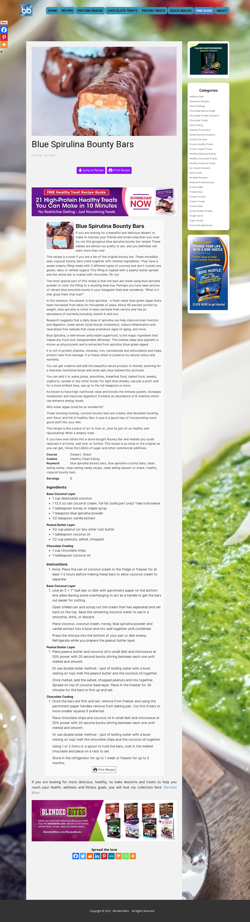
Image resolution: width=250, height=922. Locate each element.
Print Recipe (121, 170)
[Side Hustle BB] (209, 274)
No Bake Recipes (198, 177)
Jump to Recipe (93, 170)
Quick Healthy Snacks (200, 211)
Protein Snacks (90, 11)
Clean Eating (196, 125)
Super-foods (196, 220)
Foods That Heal (198, 139)
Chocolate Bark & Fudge (202, 110)
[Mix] (118, 856)
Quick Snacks (180, 11)
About (222, 11)
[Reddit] (90, 856)
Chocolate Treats (122, 11)
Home (52, 11)
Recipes (67, 11)
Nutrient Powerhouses (201, 182)
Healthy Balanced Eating (202, 153)
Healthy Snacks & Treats (202, 163)
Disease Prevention (200, 129)
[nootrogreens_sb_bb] (209, 59)
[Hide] (1, 51)
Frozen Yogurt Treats (200, 149)
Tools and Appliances (200, 225)
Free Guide (204, 11)
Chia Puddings (197, 106)
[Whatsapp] (125, 856)
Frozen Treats (153, 11)
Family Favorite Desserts (202, 134)
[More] (133, 856)
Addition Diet (196, 96)
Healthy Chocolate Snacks (203, 158)
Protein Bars (196, 191)
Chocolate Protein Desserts (204, 115)
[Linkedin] (97, 856)
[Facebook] (75, 856)
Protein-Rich (196, 206)
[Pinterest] (104, 856)
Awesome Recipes (199, 101)
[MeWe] (111, 856)
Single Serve (196, 215)
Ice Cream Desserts (199, 168)
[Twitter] (83, 856)
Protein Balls (196, 187)
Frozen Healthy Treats (201, 144)
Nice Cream (195, 172)
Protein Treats (197, 201)
